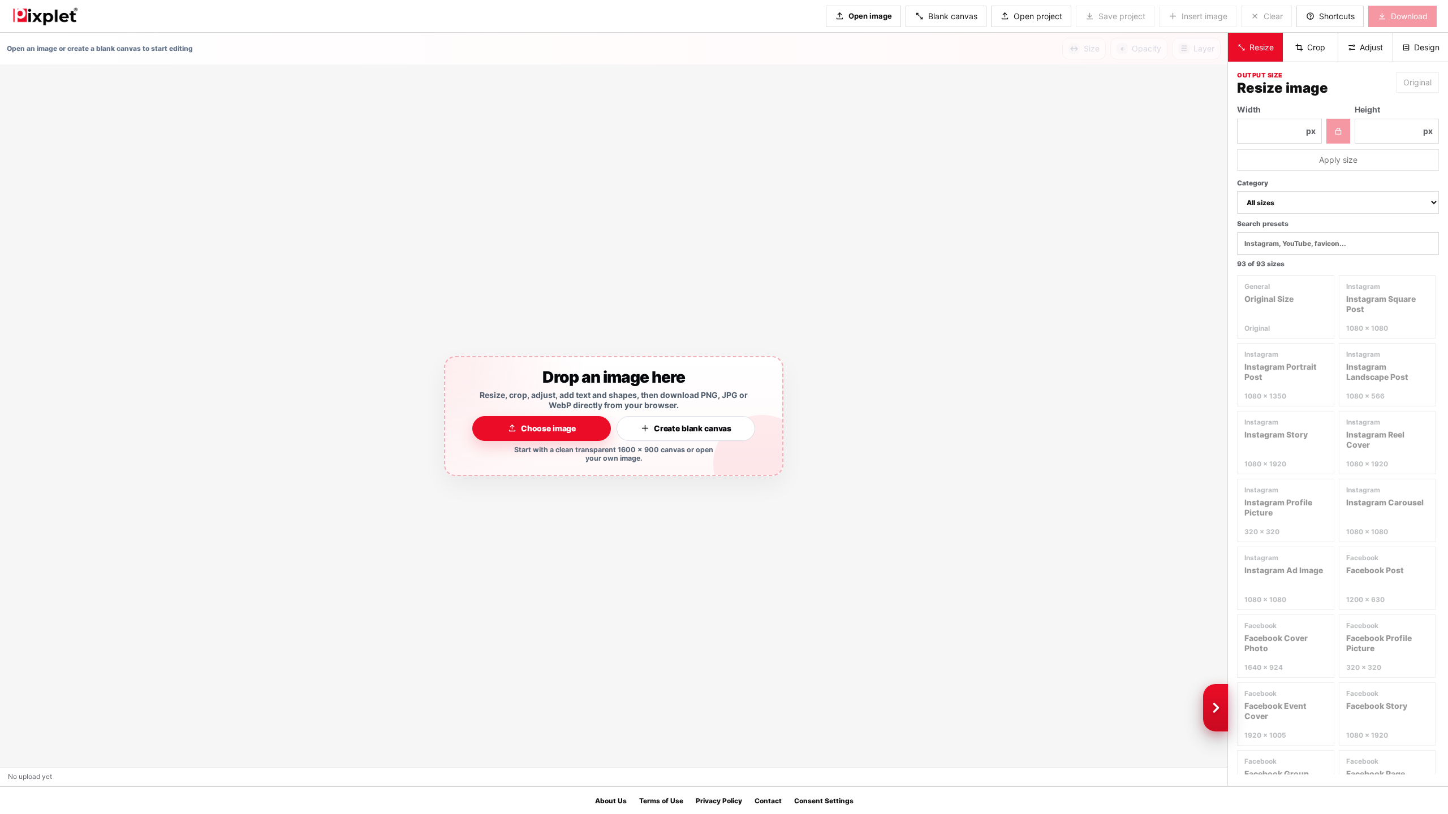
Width (1276, 120)
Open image (870, 15)
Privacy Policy (719, 800)
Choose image (548, 428)
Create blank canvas (692, 428)
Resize (1261, 47)
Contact (768, 800)
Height (1394, 120)
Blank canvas (952, 16)
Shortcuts (1337, 16)
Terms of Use (661, 800)
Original (1417, 82)
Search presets (1262, 223)
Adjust (1371, 47)
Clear (1273, 16)
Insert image (1204, 16)
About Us (611, 800)
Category (1252, 183)
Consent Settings (824, 800)
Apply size (1338, 159)
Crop (1316, 47)
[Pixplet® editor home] (44, 16)
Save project (1121, 16)
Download (1409, 16)
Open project (1038, 16)
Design (1427, 47)
